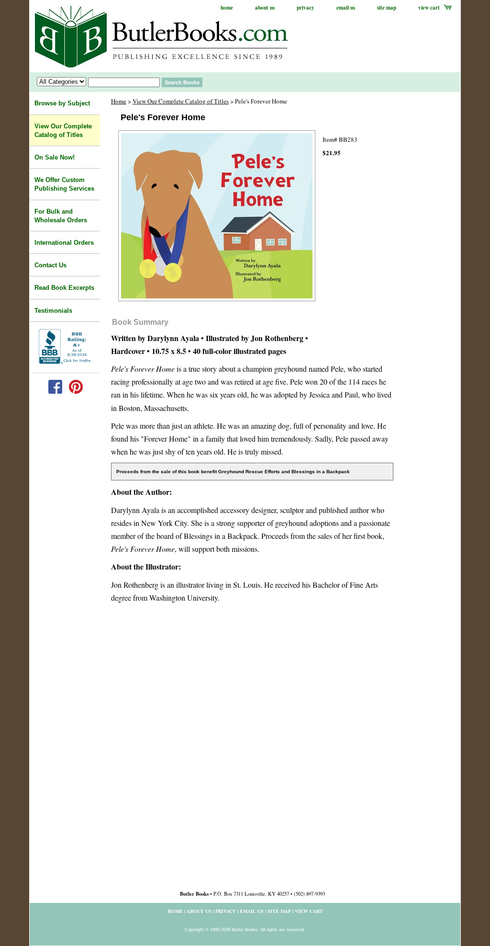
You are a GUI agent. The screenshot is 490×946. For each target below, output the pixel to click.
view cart (429, 7)
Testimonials (53, 310)
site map (386, 7)
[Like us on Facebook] (55, 392)
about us (265, 7)
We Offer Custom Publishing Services (64, 184)
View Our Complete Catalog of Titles (181, 101)
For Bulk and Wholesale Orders (60, 216)
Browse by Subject (62, 103)
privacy (305, 7)
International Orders (64, 242)
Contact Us (50, 265)
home (227, 7)
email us (345, 7)
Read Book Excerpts (64, 287)
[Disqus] (252, 750)
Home (118, 101)
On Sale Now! (54, 157)
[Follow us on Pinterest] (76, 392)
